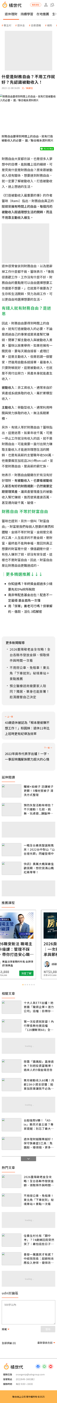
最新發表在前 (45, 1343)
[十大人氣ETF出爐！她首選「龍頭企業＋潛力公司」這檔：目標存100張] (11, 1007)
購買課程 (35, 4)
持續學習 (27, 14)
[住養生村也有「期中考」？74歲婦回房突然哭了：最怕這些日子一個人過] (11, 1240)
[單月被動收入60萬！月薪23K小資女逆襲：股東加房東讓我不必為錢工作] (11, 1084)
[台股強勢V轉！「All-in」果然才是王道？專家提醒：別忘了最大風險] (11, 1124)
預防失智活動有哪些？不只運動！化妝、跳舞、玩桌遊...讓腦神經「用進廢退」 (39, 809)
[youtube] (51, 1366)
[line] (44, 1366)
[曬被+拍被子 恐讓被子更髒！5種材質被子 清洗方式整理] (11, 791)
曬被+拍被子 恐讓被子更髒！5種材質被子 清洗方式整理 (39, 790)
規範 (4, 1329)
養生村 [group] (7, 25)
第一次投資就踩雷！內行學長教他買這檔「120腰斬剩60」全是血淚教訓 (39, 1025)
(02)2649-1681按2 (25, 1379)
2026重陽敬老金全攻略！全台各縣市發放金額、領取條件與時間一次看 (39, 1181)
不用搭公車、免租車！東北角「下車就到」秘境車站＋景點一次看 (39, 1199)
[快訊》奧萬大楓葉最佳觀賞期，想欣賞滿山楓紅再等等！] (11, 868)
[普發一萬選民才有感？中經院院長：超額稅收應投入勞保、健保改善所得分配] (11, 1258)
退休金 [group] (21, 25)
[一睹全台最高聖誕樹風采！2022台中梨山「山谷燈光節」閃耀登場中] (11, 849)
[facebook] (38, 1366)
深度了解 (41, 973)
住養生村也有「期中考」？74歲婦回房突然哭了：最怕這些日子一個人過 (39, 1239)
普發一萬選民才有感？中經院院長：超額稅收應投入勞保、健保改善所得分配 (39, 1258)
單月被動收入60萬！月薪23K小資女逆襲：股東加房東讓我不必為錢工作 (39, 1084)
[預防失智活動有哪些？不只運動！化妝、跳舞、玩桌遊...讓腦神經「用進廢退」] (11, 809)
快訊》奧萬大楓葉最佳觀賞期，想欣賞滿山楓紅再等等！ (39, 868)
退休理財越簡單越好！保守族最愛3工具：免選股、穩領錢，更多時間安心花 (39, 1143)
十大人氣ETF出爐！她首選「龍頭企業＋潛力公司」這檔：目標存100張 (39, 1007)
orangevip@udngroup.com (30, 1374)
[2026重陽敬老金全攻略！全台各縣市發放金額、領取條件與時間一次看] (11, 1181)
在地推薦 (42, 14)
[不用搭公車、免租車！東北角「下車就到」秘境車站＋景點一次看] (11, 1200)
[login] (46, 5)
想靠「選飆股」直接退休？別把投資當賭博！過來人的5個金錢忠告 (39, 1065)
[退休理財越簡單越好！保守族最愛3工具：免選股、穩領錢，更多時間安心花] (11, 1143)
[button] (52, 5)
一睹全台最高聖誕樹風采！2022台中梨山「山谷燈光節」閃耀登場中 (39, 849)
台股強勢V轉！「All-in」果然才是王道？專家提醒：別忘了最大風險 (39, 1124)
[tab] (23, 984)
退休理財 (11, 14)
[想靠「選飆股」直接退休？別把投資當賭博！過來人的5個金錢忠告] (11, 1066)
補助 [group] (49, 25)
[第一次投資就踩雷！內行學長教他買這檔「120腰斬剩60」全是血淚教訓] (11, 1026)
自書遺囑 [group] (36, 25)
